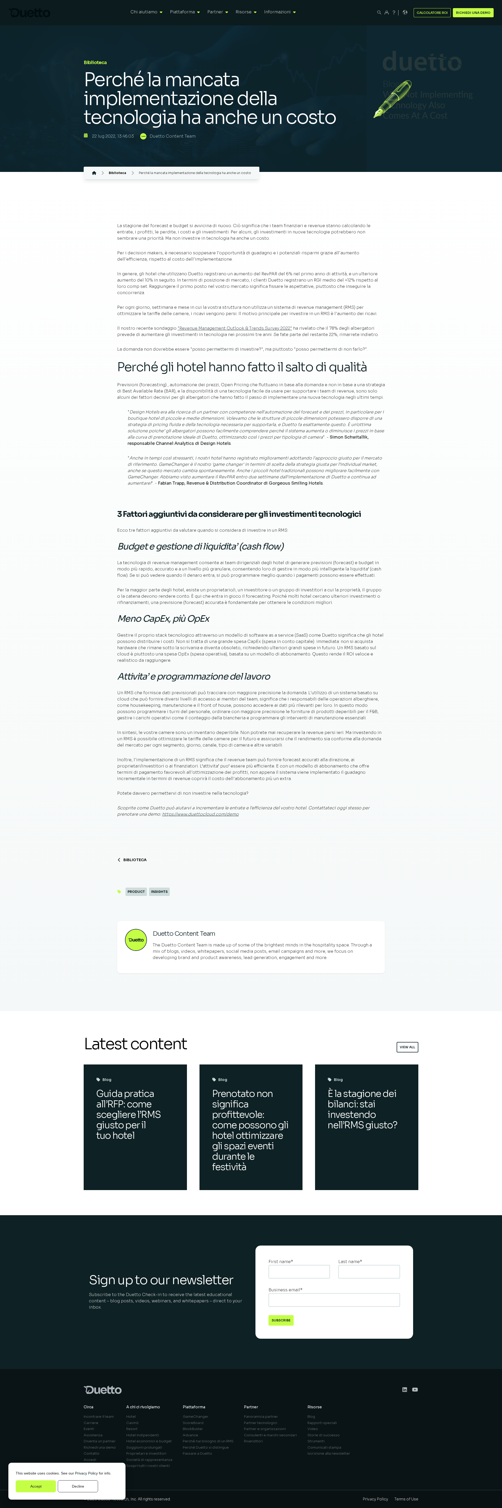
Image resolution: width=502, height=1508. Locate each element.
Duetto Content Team (173, 136)
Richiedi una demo (473, 13)
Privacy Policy (86, 1473)
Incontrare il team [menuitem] (99, 1416)
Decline (78, 1486)
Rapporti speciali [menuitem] (322, 1423)
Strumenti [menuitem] (315, 1441)
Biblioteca (135, 859)
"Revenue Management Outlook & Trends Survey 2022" (235, 328)
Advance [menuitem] (190, 1435)
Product (136, 892)
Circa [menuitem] (88, 1407)
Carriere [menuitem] (91, 1423)
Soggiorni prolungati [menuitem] (144, 1447)
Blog (106, 1079)
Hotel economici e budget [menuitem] (149, 1441)
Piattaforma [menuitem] (194, 1407)
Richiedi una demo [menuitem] (100, 1447)
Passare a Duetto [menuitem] (197, 1453)
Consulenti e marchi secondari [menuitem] (270, 1435)
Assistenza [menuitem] (93, 1435)
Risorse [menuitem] (314, 1407)
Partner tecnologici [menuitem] (260, 1423)
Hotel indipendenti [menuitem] (142, 1435)
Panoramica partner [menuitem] (261, 1416)
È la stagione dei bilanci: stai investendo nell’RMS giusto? (362, 1109)
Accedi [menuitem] (90, 1459)
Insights (159, 892)
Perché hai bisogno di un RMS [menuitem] (208, 1441)
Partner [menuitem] (251, 1407)
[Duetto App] (387, 12)
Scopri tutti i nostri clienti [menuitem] (148, 1466)
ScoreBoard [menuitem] (193, 1423)
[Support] (394, 12)
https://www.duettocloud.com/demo (200, 814)
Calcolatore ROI (432, 13)
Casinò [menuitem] (132, 1423)
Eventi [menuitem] (89, 1429)
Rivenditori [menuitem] (253, 1441)
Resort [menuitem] (132, 1429)
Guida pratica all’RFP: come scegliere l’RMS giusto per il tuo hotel (128, 1114)
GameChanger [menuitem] (195, 1416)
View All (407, 1047)
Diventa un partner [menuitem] (100, 1441)
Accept (36, 1486)
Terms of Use (406, 1499)
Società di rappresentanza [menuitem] (149, 1459)
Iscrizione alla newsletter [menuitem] (328, 1453)
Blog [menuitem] (311, 1416)
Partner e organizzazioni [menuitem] (265, 1429)
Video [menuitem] (312, 1429)
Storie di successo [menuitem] (323, 1435)
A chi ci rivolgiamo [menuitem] (143, 1407)
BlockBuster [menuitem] (193, 1429)
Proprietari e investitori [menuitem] (146, 1453)
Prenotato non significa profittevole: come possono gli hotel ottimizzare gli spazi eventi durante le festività (250, 1130)
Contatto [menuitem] (91, 1453)
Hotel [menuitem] (131, 1416)
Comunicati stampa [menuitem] (324, 1447)
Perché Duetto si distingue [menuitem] (206, 1447)
